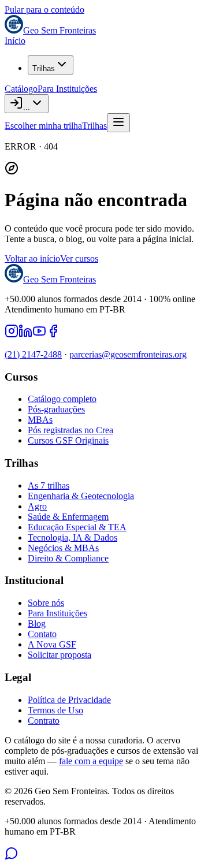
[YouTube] (39, 335)
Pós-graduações (56, 409)
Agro (37, 506)
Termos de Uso (55, 710)
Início (15, 41)
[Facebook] (53, 335)
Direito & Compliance (68, 558)
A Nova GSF (52, 644)
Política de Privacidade (69, 700)
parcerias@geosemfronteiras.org (128, 354)
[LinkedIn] (25, 335)
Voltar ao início (32, 258)
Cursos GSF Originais (68, 440)
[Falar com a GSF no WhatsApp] (11, 857)
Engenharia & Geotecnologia (81, 496)
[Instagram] (11, 335)
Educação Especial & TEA (77, 527)
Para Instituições (67, 89)
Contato (42, 634)
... (26, 107)
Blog (37, 623)
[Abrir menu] (118, 122)
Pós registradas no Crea (70, 430)
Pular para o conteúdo (44, 9)
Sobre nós (46, 603)
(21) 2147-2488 (33, 354)
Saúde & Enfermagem (68, 517)
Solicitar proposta (59, 655)
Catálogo (21, 89)
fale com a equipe (91, 761)
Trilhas (43, 68)
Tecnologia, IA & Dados (72, 537)
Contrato (44, 720)
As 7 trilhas (48, 485)
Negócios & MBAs (63, 548)
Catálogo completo (62, 399)
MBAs (40, 420)
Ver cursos (79, 258)
